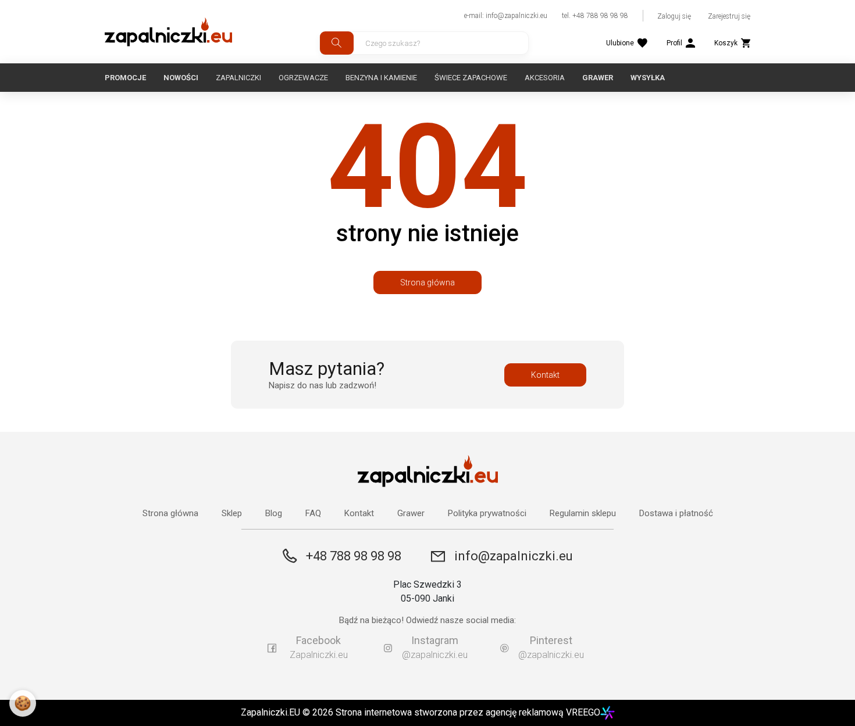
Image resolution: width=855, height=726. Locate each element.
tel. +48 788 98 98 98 (595, 15)
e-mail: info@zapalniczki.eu (505, 15)
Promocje (125, 77)
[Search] (337, 43)
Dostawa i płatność (676, 513)
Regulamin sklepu (583, 513)
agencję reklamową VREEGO (543, 712)
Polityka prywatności (487, 513)
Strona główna (427, 282)
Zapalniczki (238, 77)
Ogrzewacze (303, 77)
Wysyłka (647, 77)
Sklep (232, 513)
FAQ (313, 513)
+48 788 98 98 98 (353, 556)
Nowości (180, 77)
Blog (273, 513)
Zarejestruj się (729, 16)
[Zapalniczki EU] (168, 32)
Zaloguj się (674, 16)
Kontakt (545, 375)
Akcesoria (545, 77)
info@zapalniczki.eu (513, 556)
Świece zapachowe (470, 77)
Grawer (597, 77)
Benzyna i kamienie (381, 77)
